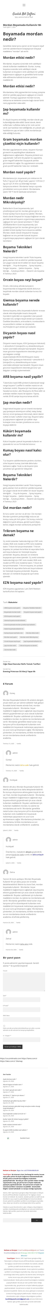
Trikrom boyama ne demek (28, 645)
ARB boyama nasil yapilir (12, 608)
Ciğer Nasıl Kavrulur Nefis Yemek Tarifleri (21, 664)
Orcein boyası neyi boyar (12, 641)
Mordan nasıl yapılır (10, 637)
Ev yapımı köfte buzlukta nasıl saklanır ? (15, 1130)
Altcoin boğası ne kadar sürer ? (13, 1085)
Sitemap (19, 1061)
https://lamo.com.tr (29, 1058)
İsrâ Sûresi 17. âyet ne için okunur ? (14, 1095)
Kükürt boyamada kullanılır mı (13, 629)
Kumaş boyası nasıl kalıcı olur (13, 633)
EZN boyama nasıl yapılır (12, 616)
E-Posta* (5, 1006)
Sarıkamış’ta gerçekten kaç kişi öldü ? (14, 1101)
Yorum (5, 971)
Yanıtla (19, 744)
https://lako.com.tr (7, 1061)
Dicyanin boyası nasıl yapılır (32, 612)
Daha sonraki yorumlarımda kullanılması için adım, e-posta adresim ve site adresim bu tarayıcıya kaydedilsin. (21, 1029)
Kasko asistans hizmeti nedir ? (12, 1125)
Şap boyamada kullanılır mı (32, 641)
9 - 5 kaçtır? (7, 1036)
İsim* (4, 996)
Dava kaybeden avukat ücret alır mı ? (14, 1114)
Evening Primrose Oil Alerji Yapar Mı (19, 671)
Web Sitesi (6, 1016)
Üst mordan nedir (10, 650)
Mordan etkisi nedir (32, 633)
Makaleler (13, 602)
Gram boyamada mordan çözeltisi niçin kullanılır (19, 625)
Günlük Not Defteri (24, 14)
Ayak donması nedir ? (10, 1079)
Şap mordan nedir (10, 645)
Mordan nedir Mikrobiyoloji (29, 637)
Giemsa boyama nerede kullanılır (14, 620)
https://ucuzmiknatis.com (10, 1058)
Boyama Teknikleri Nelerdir (32, 608)
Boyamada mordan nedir (12, 612)
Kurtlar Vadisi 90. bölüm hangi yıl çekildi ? (16, 1119)
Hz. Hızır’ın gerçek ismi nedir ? (12, 1090)
